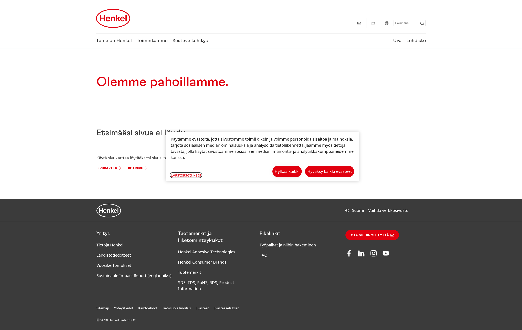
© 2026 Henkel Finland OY (116, 320)
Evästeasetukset (226, 308)
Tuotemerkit (189, 272)
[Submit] (422, 23)
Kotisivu (135, 168)
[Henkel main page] (113, 18)
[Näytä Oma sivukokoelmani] (373, 23)
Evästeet (202, 308)
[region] (262, 156)
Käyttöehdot (147, 308)
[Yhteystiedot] (359, 23)
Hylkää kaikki (287, 171)
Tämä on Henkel (114, 41)
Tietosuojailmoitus (176, 308)
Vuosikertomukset (113, 265)
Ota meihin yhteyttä (370, 235)
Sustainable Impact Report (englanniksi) (133, 275)
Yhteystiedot (123, 308)
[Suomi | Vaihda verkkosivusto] (387, 23)
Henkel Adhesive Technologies (206, 252)
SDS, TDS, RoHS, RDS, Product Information (206, 285)
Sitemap (102, 308)
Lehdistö (416, 41)
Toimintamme (152, 41)
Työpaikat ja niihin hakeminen (288, 245)
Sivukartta (106, 168)
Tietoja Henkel (109, 245)
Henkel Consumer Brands (202, 262)
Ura (397, 41)
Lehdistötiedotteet (113, 255)
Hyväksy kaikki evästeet (329, 171)
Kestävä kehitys (190, 41)
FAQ (264, 255)
